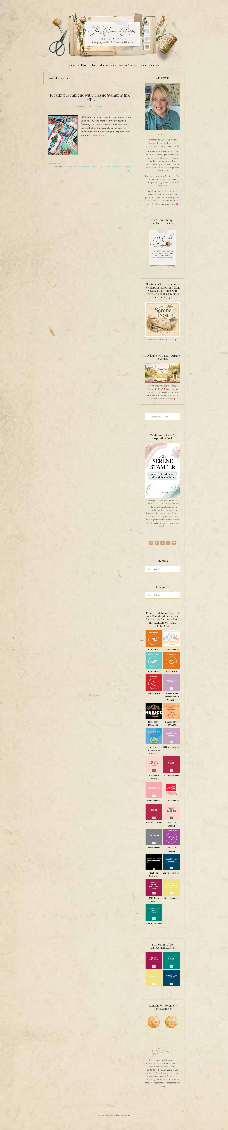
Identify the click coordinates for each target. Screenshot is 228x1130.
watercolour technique (124, 166)
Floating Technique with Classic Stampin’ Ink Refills (90, 97)
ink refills (100, 166)
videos (114, 166)
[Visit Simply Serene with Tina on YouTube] (162, 382)
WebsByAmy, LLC (124, 1115)
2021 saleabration (68, 166)
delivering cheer (91, 166)
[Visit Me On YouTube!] (162, 106)
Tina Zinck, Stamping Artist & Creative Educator (114, 36)
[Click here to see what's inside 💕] (162, 336)
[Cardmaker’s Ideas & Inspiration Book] (162, 497)
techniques (107, 166)
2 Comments (97, 107)
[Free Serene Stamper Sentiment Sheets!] (162, 268)
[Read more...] (99, 135)
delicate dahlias (80, 166)
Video (58, 164)
